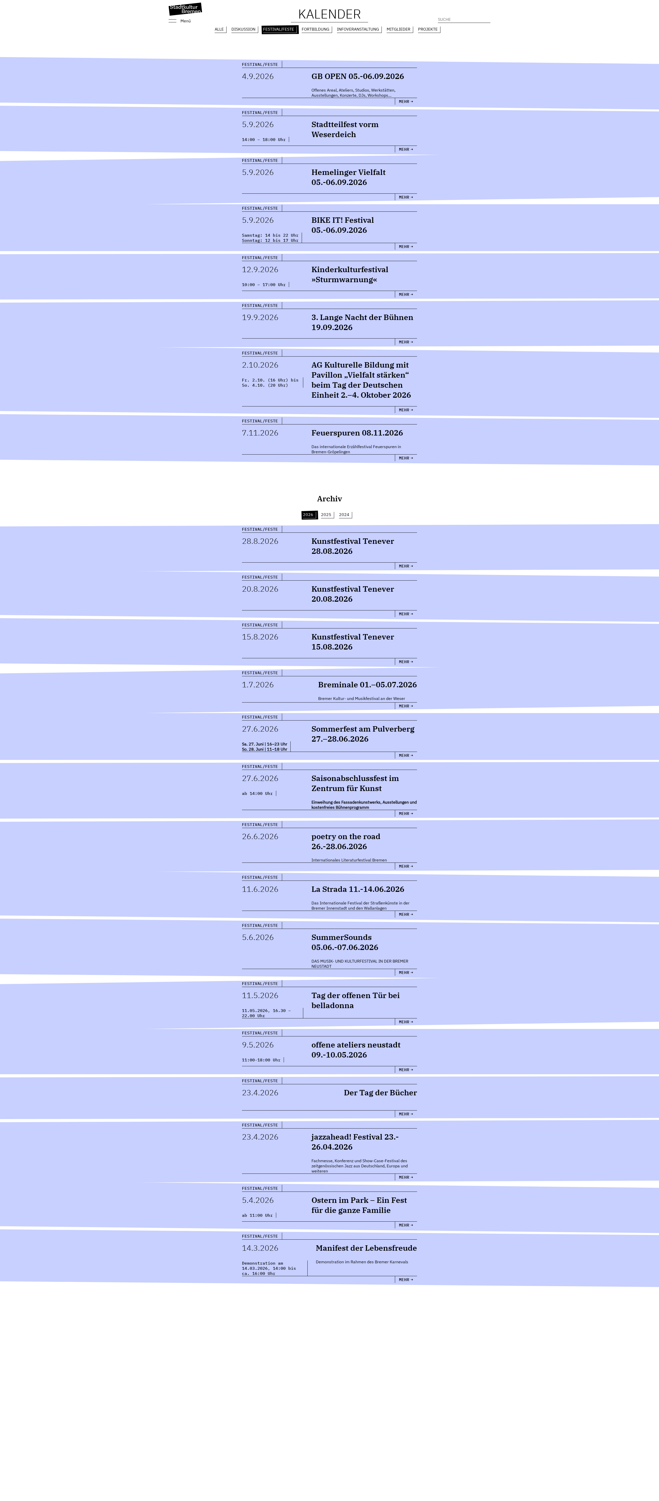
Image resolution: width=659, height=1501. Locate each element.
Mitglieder (398, 29)
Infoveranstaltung (358, 29)
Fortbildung (315, 29)
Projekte (428, 29)
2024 (344, 514)
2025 (326, 514)
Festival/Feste (278, 29)
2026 (308, 514)
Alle (219, 29)
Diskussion (243, 29)
